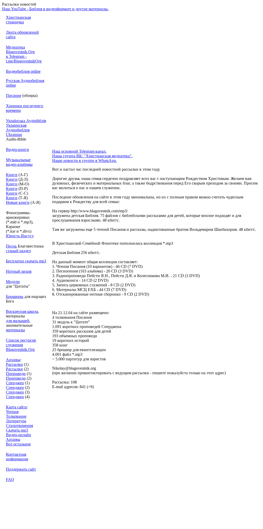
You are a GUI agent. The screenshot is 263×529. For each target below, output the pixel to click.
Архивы (13, 360)
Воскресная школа (22, 311)
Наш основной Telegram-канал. (79, 151)
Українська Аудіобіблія (26, 120)
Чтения (12, 411)
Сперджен (15, 383)
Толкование (16, 416)
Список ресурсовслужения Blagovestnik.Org (21, 345)
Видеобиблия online (23, 71)
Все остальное (18, 444)
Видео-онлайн (18, 435)
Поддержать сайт (21, 469)
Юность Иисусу (20, 236)
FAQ (10, 479)
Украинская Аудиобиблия (18, 127)
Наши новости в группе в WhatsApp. (84, 160)
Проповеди (16, 373)
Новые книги (18, 202)
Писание (13, 95)
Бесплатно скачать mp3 (26, 261)
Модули (13, 281)
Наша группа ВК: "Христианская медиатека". (92, 156)
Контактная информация (17, 456)
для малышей (17, 320)
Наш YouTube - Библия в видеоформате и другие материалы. (55, 9)
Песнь (11, 246)
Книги (11, 174)
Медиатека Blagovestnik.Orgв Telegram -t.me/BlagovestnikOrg (24, 54)
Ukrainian (14, 134)
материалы (15, 330)
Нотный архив (19, 271)
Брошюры (14, 296)
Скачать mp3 (17, 430)
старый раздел (18, 251)
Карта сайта (16, 407)
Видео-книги (17, 149)
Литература (16, 421)
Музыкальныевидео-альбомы (19, 162)
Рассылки (14, 364)
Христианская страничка (18, 19)
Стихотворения (19, 425)
